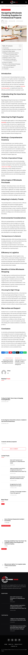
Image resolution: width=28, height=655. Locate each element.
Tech (3, 503)
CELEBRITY (4, 548)
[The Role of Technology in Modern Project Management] (5, 493)
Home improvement (6, 9)
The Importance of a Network (11, 60)
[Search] (26, 2)
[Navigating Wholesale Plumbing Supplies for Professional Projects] (14, 33)
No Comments (20, 21)
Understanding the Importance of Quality (12, 49)
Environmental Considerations (9, 59)
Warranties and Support (9, 67)
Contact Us (14, 646)
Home (2, 6)
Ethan (6, 21)
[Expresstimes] (14, 2)
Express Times (8, 649)
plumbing (3, 122)
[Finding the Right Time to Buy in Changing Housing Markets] (14, 389)
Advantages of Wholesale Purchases (11, 56)
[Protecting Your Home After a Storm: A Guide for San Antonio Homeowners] (14, 411)
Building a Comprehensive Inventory (11, 52)
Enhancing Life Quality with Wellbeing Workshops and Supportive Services (7, 362)
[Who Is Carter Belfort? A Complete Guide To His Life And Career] (14, 555)
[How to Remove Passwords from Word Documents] (14, 510)
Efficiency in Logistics (7, 62)
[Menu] (2, 2)
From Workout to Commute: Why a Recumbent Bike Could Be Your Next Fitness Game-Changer (18, 627)
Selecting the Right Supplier (9, 51)
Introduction (6, 47)
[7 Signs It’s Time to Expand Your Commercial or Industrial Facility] (5, 620)
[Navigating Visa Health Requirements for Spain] (5, 486)
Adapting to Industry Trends (9, 57)
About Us (10, 644)
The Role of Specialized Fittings (11, 54)
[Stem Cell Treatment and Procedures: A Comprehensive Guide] (5, 461)
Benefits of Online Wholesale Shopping (11, 64)
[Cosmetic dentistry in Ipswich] (14, 433)
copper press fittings (6, 166)
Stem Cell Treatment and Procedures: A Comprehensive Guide (17, 462)
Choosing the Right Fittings (10, 65)
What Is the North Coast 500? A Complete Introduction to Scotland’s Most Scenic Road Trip (18, 470)
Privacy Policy (18, 644)
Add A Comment (14, 448)
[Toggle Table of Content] (19, 46)
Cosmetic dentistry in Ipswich (9, 441)
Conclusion (6, 68)
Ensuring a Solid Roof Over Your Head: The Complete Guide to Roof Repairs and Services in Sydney (15, 542)
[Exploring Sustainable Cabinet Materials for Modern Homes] (5, 478)
